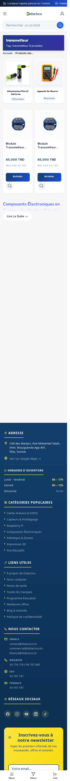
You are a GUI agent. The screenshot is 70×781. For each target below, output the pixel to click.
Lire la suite (15, 216)
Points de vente (17, 586)
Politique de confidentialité (24, 617)
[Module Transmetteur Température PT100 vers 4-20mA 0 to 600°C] (49, 124)
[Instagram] (17, 714)
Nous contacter (17, 579)
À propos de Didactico (21, 573)
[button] (18, 177)
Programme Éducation (21, 598)
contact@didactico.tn (23, 644)
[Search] (60, 25)
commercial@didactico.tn (26, 648)
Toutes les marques (19, 592)
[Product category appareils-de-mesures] (49, 80)
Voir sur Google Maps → (25, 458)
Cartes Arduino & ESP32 (22, 513)
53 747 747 (17, 676)
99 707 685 (33, 664)
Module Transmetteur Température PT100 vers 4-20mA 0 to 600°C (49, 145)
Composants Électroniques (24, 532)
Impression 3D (16, 544)
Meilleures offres (18, 604)
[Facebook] (7, 714)
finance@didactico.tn (23, 653)
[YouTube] (26, 714)
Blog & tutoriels (17, 610)
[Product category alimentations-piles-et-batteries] (17, 80)
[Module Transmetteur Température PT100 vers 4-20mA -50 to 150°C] (18, 124)
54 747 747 (17, 687)
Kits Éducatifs (15, 550)
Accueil (7, 53)
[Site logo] (33, 13)
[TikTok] (45, 714)
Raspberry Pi (15, 525)
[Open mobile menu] (5, 14)
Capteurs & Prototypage (22, 519)
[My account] (62, 14)
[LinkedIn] (35, 714)
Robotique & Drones (20, 538)
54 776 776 (17, 664)
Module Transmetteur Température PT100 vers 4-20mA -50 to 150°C (15, 145)
